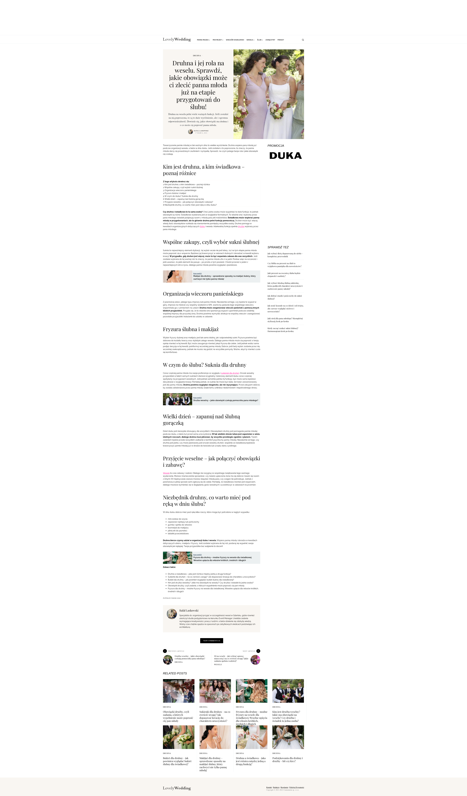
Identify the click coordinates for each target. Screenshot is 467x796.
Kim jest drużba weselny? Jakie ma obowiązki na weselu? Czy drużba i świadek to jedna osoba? (211, 583)
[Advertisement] (233, 17)
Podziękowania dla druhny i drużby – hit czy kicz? (287, 759)
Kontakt (269, 787)
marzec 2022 (176, 598)
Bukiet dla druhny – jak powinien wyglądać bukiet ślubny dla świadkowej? (201, 580)
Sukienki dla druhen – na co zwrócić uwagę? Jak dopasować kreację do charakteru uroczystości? (212, 577)
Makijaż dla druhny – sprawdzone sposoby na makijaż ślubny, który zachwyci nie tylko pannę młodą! (213, 764)
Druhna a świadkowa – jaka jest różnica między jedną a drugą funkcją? (199, 574)
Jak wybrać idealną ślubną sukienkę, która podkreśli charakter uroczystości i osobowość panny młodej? (285, 286)
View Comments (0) (211, 640)
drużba (241, 226)
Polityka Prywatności (296, 787)
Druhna (197, 55)
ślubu (202, 226)
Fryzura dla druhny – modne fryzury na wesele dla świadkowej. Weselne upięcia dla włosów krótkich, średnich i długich (251, 717)
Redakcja (276, 787)
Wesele (166, 473)
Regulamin (284, 787)
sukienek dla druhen (230, 373)
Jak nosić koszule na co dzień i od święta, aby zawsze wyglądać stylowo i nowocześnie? (286, 308)
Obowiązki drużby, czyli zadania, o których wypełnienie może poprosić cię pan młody (206, 585)
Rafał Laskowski (201, 131)
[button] (303, 40)
